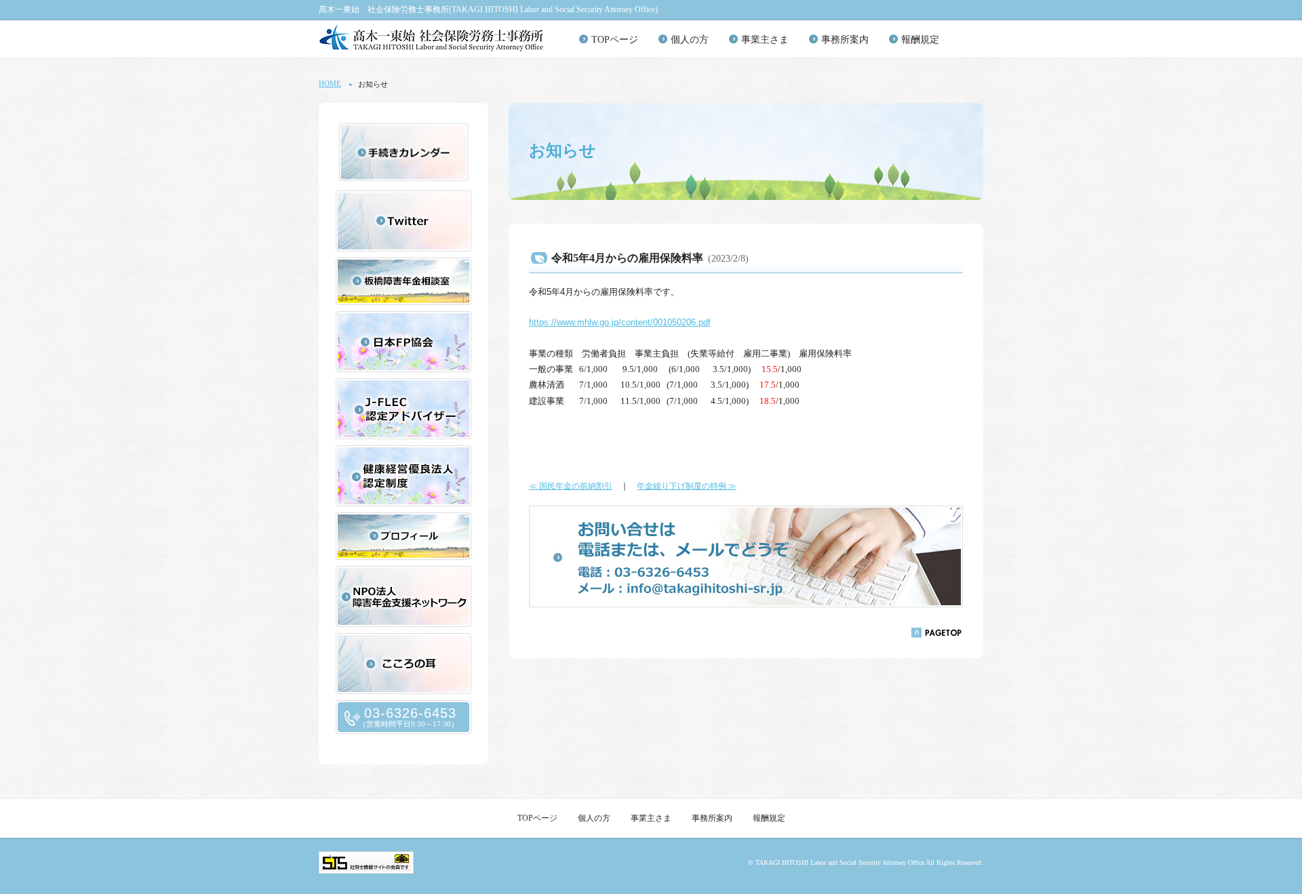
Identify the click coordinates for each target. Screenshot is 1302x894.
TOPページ (614, 40)
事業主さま (765, 40)
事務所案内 (845, 40)
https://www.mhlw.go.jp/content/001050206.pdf (620, 322)
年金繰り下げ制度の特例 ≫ (686, 486)
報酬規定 (920, 40)
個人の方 (690, 40)
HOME (330, 83)
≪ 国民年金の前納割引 (570, 486)
